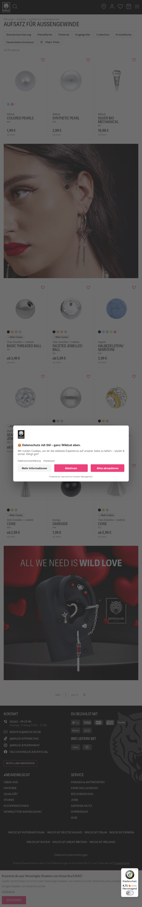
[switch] (129, 893)
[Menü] (136, 870)
